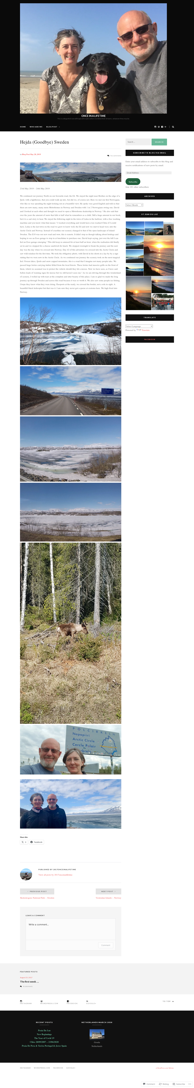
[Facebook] (162, 126)
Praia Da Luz (44, 1030)
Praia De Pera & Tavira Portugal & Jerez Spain (44, 1045)
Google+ (70, 1068)
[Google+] (166, 126)
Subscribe (133, 181)
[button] (135, 228)
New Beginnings (44, 1034)
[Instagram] (155, 126)
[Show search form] (173, 126)
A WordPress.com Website (165, 1068)
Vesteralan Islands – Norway (108, 894)
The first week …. (29, 981)
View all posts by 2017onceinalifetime (55, 874)
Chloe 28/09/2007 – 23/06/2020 (44, 1041)
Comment (105, 945)
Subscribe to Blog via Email (149, 153)
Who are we (36, 127)
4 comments (28, 986)
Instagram (25, 1068)
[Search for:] (139, 141)
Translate (146, 330)
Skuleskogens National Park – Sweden (37, 894)
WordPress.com (42, 1068)
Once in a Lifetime (93, 116)
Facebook (149, 339)
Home (23, 127)
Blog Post (51, 127)
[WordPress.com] (159, 126)
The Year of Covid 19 (44, 1038)
